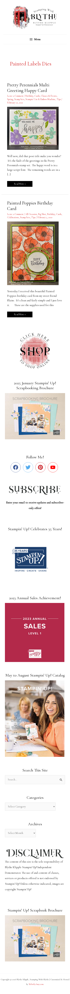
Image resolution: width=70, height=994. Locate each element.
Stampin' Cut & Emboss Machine (40, 99)
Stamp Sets (19, 99)
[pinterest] (41, 467)
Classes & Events (49, 95)
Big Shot (42, 214)
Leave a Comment (15, 95)
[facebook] (16, 467)
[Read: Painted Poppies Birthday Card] (35, 253)
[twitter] (29, 467)
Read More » (20, 183)
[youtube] (53, 467)
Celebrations (13, 217)
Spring (10, 99)
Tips (59, 99)
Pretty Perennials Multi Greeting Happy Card (28, 87)
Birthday (29, 95)
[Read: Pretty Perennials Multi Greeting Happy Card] (35, 128)
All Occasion (31, 214)
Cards (37, 95)
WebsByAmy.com (36, 984)
